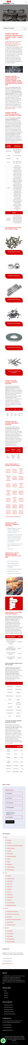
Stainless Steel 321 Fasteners (8, 500)
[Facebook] (11, 1043)
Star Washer (10, 936)
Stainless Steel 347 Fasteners (14, 506)
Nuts (6, 873)
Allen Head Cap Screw (12, 911)
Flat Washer (10, 931)
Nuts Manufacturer (8, 1007)
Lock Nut (9, 892)
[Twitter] (13, 1043)
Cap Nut (9, 900)
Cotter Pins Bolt (10, 867)
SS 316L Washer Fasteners (14, 347)
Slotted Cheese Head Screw (14, 919)
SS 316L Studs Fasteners (14, 299)
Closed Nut (9, 894)
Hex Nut (9, 876)
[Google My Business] (17, 1043)
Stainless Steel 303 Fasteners (8, 471)
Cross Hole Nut (10, 902)
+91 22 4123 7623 (8, 958)
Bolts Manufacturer (8, 1005)
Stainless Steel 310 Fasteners (21, 478)
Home (5, 990)
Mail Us (12, 603)
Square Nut (10, 881)
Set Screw (9, 917)
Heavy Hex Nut (10, 878)
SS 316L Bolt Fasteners (14, 252)
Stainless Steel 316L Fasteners (14, 485)
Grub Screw (10, 922)
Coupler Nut (10, 897)
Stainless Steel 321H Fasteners (14, 500)
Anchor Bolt (10, 853)
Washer (7, 928)
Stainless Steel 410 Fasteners (21, 506)
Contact (6, 997)
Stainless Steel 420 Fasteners (8, 512)
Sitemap (14, 1040)
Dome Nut (9, 884)
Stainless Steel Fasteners (9, 1014)
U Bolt (8, 859)
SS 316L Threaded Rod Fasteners (14, 372)
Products (6, 993)
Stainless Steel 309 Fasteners (14, 478)
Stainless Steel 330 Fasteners (8, 506)
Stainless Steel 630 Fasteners (21, 512)
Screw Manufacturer (8, 1009)
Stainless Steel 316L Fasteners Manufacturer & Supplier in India (13, 43)
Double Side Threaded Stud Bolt (15, 845)
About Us (6, 995)
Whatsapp (13, 601)
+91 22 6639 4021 (8, 961)
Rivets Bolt (9, 864)
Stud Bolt (9, 843)
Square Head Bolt (11, 856)
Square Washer (11, 941)
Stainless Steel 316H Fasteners (8, 492)
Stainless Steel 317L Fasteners (21, 492)
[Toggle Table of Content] (24, 28)
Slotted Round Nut (11, 905)
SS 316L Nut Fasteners (14, 275)
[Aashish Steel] (8, 2)
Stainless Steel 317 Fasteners (14, 492)
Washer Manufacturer (9, 1011)
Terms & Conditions (12, 1039)
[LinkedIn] (15, 1043)
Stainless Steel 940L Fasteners (13, 516)
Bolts (6, 837)
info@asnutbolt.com (9, 963)
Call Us (12, 607)
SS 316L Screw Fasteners (14, 323)
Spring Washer (10, 939)
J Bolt (8, 861)
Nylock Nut (9, 886)
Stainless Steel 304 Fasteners (14, 471)
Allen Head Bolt (10, 848)
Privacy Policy (21, 1039)
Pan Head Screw (11, 925)
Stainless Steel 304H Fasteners (8, 478)
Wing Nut (9, 889)
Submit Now (10, 822)
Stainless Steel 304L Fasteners (21, 471)
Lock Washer (10, 933)
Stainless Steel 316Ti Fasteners (13, 107)
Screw (6, 908)
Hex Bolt (9, 840)
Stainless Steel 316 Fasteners (8, 485)
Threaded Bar (10, 869)
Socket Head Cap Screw (13, 914)
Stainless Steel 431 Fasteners (14, 512)
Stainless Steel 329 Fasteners (21, 500)
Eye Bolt (9, 851)
